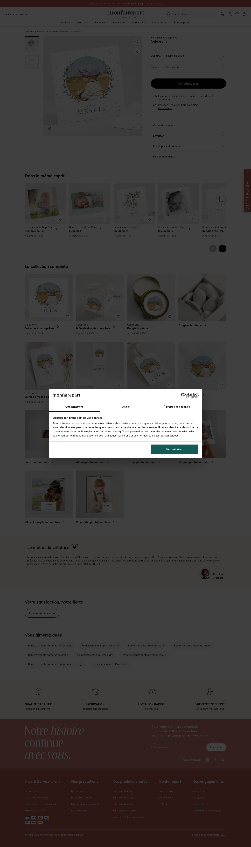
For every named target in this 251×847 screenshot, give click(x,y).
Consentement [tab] (74, 406)
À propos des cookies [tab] (177, 406)
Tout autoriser (174, 449)
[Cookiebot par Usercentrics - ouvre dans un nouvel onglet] (184, 395)
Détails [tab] (125, 406)
